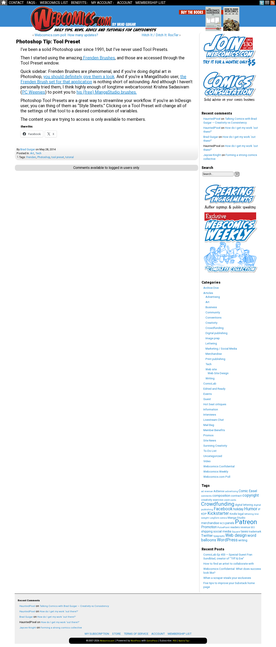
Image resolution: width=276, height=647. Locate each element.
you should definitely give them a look (78, 76)
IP (259, 509)
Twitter (262, 2)
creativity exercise (212, 499)
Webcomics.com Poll (216, 476)
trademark (255, 531)
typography (219, 536)
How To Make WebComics (253, 17)
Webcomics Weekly (215, 471)
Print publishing (215, 359)
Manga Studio (236, 517)
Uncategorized (212, 456)
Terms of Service (136, 633)
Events (207, 394)
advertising (231, 491)
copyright (250, 495)
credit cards (230, 500)
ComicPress (152, 641)
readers (235, 527)
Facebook (223, 508)
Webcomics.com (53, 18)
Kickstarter (218, 513)
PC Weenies (33, 92)
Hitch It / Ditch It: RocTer (160, 35)
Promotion (209, 527)
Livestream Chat (213, 419)
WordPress (227, 539)
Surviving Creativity (215, 445)
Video (207, 461)
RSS (272, 2)
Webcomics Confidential (219, 466)
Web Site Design (218, 373)
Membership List (150, 3)
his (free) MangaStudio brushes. (107, 92)
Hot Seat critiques (214, 404)
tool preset (57, 157)
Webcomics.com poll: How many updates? (66, 35)
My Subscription (97, 633)
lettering (249, 513)
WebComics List (54, 3)
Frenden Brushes (98, 57)
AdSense (218, 491)
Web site (211, 369)
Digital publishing (216, 333)
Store (116, 633)
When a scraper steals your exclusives (227, 577)
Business (211, 307)
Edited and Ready (214, 388)
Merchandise (213, 353)
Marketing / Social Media (221, 348)
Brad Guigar (27, 149)
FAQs (32, 3)
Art (32, 153)
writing (242, 540)
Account (124, 3)
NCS (222, 523)
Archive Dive (211, 287)
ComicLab (209, 383)
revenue (245, 527)
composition (221, 496)
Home (3, 2)
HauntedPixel (211, 118)
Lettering (211, 343)
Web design (236, 535)
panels (229, 523)
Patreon (246, 522)
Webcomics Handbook (235, 16)
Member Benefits (214, 430)
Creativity (211, 322)
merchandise (210, 523)
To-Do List (209, 450)
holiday (238, 509)
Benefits (79, 3)
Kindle (233, 513)
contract (236, 495)
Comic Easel (248, 491)
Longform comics (218, 518)
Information (210, 409)
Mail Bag (208, 425)
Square (236, 531)
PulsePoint (223, 527)
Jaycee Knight (212, 155)
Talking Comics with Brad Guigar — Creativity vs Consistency (74, 606)
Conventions (213, 317)
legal (241, 513)
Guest (207, 399)
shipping (207, 531)
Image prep (212, 338)
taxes (244, 531)
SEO (253, 527)
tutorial (69, 157)
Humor (250, 508)
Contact (16, 3)
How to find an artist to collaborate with (228, 563)
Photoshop (43, 157)
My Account (102, 3)
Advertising (212, 296)
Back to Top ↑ (184, 641)
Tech (38, 153)
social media (222, 531)
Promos (208, 435)
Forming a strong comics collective (61, 627)
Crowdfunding (214, 328)
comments (206, 496)
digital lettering (244, 504)
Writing (210, 378)
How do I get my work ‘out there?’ (59, 611)
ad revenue (207, 491)
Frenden (31, 157)
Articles (208, 293)
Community (212, 312)
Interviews (209, 414)
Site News (209, 440)
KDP (204, 513)
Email (267, 2)
